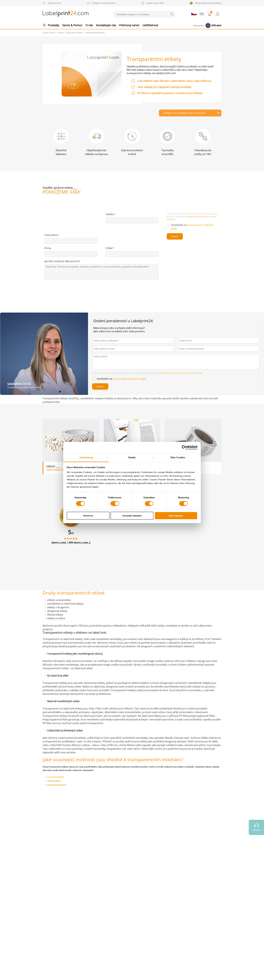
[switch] (114, 503)
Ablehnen (88, 516)
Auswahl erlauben (132, 516)
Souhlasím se (122, 378)
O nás (89, 25)
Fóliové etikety (54, 781)
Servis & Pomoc (72, 25)
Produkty (53, 25)
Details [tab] (132, 457)
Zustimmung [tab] (86, 457)
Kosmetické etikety (55, 777)
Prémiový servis (129, 25)
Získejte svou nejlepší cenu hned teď (184, 113)
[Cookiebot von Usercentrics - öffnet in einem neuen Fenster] (184, 447)
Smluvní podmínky (194, 373)
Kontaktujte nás (106, 25)
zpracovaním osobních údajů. (130, 378)
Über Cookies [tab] (177, 457)
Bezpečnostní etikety (56, 785)
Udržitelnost (150, 25)
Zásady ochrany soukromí (197, 216)
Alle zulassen (176, 516)
